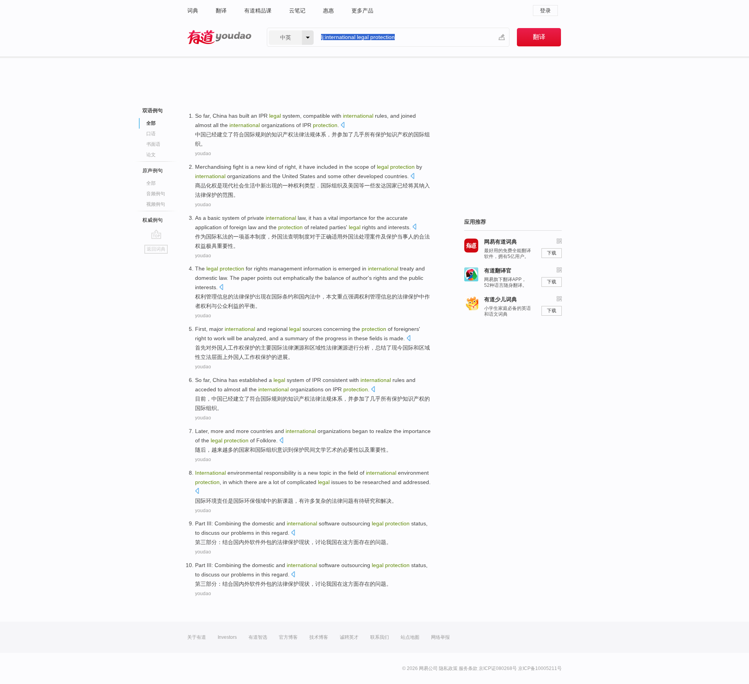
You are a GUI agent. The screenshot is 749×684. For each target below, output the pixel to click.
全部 (151, 183)
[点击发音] (342, 126)
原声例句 (152, 170)
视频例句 (155, 204)
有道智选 (257, 637)
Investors (227, 637)
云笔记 (297, 10)
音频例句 (155, 193)
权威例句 (152, 220)
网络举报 (440, 637)
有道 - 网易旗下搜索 (219, 37)
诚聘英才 (349, 637)
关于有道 (196, 637)
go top (156, 234)
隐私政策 (448, 668)
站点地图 (410, 637)
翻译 (221, 10)
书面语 (153, 144)
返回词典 (156, 249)
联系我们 (379, 637)
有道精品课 (258, 10)
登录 (545, 10)
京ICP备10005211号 (540, 668)
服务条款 (468, 668)
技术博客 (318, 637)
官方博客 (288, 637)
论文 (151, 154)
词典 (192, 10)
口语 (151, 133)
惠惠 (328, 10)
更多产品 (362, 10)
